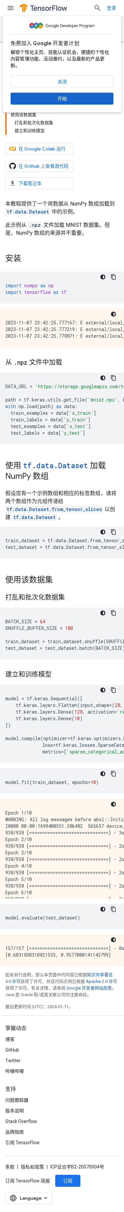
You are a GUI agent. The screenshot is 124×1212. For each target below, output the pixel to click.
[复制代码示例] (113, 277)
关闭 (62, 82)
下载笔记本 (30, 183)
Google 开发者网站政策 (89, 988)
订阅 (67, 1181)
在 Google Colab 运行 (42, 149)
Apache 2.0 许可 (101, 981)
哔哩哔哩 (14, 1071)
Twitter (13, 1060)
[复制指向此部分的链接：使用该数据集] (59, 580)
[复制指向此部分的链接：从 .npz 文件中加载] (68, 363)
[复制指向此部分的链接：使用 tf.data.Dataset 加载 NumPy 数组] (55, 477)
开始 (62, 99)
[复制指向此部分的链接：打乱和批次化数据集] (71, 598)
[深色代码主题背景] (103, 277)
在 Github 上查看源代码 (43, 166)
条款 (10, 1166)
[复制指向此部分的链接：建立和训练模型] (58, 675)
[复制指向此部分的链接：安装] (27, 259)
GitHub (12, 1050)
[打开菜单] (10, 8)
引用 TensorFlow (22, 1142)
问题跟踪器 (16, 1100)
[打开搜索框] (98, 8)
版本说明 (14, 1110)
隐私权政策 (32, 1166)
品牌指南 (14, 1132)
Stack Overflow (21, 1121)
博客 (10, 1039)
